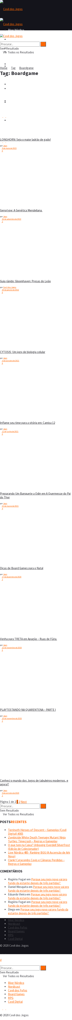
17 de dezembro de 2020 (11, 577)
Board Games (16, 931)
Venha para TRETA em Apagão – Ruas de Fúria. (28, 639)
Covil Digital (15, 939)
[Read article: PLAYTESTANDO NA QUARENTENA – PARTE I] (10, 679)
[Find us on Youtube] (7, 952)
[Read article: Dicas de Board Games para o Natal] (10, 538)
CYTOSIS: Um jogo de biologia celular (22, 352)
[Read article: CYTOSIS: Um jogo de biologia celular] (10, 322)
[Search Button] (1, 40)
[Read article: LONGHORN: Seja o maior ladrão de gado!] (10, 109)
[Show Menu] (1, 32)
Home (3, 68)
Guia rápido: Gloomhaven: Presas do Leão (25, 281)
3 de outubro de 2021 (10, 360)
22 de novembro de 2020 (12, 647)
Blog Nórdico (16, 39)
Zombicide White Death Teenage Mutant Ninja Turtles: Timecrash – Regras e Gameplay (37, 839)
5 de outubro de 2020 (10, 793)
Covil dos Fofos (17, 64)
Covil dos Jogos (9, 287)
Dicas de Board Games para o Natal (21, 568)
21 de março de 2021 (10, 506)
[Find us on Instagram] (4, 952)
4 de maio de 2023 (9, 148)
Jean (5, 145)
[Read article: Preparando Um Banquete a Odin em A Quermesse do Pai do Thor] (10, 463)
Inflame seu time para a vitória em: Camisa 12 (27, 423)
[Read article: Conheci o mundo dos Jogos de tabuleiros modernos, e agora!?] (10, 750)
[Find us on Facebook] (1, 952)
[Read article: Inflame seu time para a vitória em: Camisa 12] (10, 393)
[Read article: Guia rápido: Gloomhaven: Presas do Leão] (10, 251)
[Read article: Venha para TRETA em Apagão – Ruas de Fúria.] (10, 609)
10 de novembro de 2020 (12, 718)
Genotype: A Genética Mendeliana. (21, 210)
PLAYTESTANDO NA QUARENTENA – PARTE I (28, 710)
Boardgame (26, 68)
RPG (10, 935)
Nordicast (14, 924)
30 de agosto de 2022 (10, 290)
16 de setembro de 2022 (11, 219)
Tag (13, 68)
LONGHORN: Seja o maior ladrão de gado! (25, 139)
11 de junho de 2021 (10, 431)
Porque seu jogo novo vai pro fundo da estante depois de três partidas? (37, 881)
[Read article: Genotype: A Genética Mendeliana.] (10, 180)
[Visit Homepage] (11, 9)
